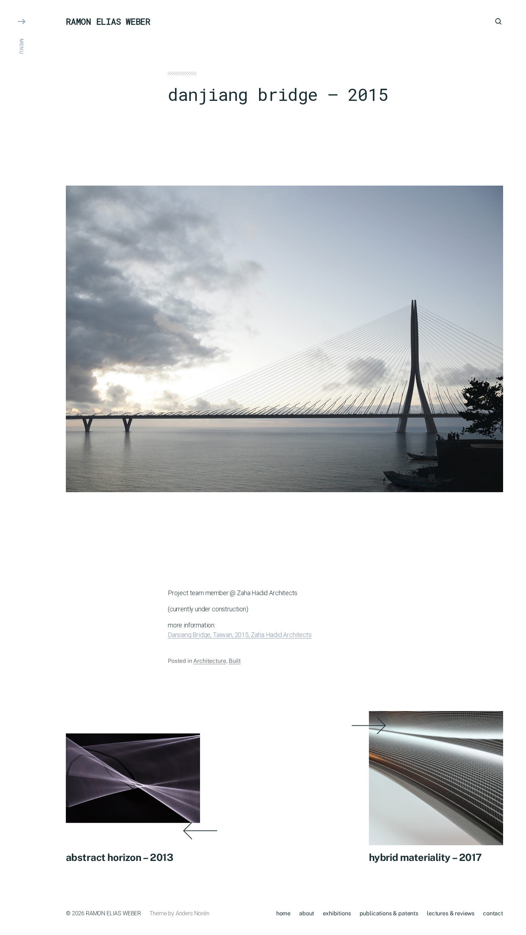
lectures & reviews (450, 913)
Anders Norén (192, 913)
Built (234, 660)
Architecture (209, 660)
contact (493, 913)
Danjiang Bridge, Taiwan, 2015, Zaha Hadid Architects (240, 634)
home (283, 913)
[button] (21, 467)
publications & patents (389, 913)
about (306, 913)
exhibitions (337, 913)
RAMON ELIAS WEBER (108, 21)
